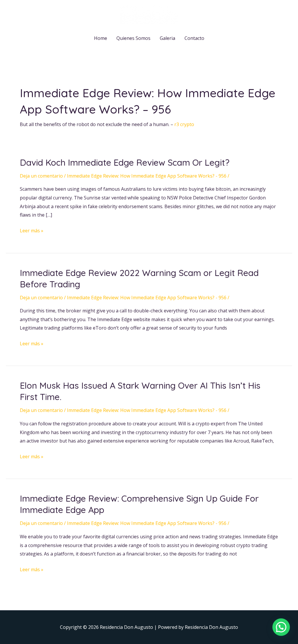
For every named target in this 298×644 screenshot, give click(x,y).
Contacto (194, 38)
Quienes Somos (133, 38)
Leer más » (31, 230)
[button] (281, 627)
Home (100, 38)
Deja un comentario (41, 176)
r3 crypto (184, 124)
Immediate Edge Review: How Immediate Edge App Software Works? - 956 (146, 176)
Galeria (167, 38)
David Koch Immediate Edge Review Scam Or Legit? (124, 162)
